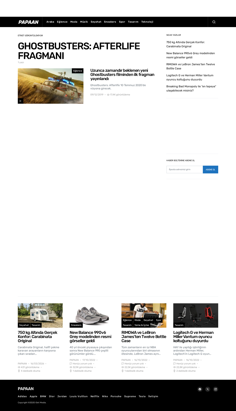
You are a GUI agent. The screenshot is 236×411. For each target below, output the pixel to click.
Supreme (130, 396)
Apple (33, 396)
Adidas (22, 396)
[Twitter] (207, 389)
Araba (50, 21)
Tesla (142, 396)
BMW (43, 396)
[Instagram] (215, 389)
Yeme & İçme (141, 325)
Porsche (116, 396)
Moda (73, 21)
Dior (52, 396)
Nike (105, 396)
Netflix (95, 396)
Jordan (62, 396)
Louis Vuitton (79, 396)
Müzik (84, 21)
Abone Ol (210, 169)
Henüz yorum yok (82, 363)
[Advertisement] (118, 8)
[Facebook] (199, 389)
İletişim (153, 396)
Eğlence (62, 21)
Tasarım (133, 21)
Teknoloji (147, 21)
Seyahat (96, 21)
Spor (122, 21)
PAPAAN (22, 363)
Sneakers (110, 21)
